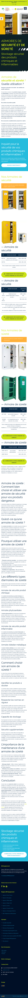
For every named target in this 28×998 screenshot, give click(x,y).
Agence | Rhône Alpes (7, 900)
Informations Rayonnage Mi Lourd (10, 930)
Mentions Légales (16, 996)
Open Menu (25, 8)
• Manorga (3, 952)
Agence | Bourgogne (7, 897)
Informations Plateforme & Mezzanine (10, 933)
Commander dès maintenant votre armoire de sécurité (14, 274)
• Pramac (3, 953)
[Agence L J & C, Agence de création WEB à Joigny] (3, 985)
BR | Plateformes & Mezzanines (9, 913)
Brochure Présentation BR (8, 928)
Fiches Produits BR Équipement (9, 938)
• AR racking (3, 950)
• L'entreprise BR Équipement (7, 875)
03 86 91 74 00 (6, 970)
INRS (25, 804)
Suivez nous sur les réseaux (8, 882)
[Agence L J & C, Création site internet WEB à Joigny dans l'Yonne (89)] (3, 996)
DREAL (2, 807)
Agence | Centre (6, 905)
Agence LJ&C (24, 996)
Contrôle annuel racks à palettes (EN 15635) (12, 935)
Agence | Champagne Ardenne (9, 910)
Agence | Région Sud (7, 903)
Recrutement (5, 941)
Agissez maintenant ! (14, 165)
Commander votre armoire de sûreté (15, 436)
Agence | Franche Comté (8, 908)
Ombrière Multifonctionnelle (8, 925)
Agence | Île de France (7, 895)
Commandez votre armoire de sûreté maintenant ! (14, 854)
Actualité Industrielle (7, 922)
